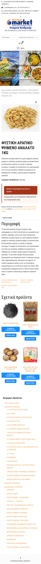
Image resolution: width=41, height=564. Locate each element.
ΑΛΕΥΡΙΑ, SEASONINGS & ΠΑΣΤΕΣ (20, 505)
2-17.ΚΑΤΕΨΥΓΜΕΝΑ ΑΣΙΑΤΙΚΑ (18, 429)
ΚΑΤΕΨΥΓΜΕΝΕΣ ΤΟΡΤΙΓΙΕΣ (17, 520)
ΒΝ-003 (34, 209)
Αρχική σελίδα (6, 90)
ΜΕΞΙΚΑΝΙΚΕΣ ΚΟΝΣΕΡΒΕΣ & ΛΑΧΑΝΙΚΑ (22, 528)
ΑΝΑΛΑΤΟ (24, 209)
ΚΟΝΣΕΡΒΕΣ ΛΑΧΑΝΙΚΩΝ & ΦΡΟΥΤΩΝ (21, 524)
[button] (36, 102)
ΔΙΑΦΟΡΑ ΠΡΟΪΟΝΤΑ (12, 483)
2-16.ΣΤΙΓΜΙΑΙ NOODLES (16, 425)
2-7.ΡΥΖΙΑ (10, 453)
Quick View (10, 335)
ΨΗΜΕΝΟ (3, 211)
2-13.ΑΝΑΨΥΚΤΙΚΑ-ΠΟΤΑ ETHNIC (19, 417)
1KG (13, 209)
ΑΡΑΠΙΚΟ (29, 209)
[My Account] (19, 43)
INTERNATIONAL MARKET (20, 561)
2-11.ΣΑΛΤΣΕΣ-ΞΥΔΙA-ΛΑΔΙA (17, 410)
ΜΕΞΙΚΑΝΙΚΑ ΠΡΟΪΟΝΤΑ (13, 487)
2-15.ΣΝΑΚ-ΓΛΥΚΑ (13, 421)
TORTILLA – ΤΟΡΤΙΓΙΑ (15, 501)
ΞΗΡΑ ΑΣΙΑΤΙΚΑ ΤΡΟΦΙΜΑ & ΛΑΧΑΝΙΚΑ (21, 472)
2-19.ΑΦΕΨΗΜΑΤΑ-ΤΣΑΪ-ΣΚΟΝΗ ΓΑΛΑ (21, 439)
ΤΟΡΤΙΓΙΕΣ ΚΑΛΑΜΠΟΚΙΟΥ (17, 543)
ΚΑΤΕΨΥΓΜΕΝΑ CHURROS (17, 513)
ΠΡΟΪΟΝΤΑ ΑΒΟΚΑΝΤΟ (15, 536)
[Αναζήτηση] (37, 37)
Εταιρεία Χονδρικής (20, 27)
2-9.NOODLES (12, 461)
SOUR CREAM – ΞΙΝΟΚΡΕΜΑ (18, 497)
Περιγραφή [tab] (7, 218)
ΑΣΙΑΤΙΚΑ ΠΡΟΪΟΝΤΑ (19, 90)
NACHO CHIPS (12, 494)
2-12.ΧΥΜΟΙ (11, 413)
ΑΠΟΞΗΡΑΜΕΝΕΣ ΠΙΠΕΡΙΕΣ (17, 509)
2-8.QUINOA (11, 457)
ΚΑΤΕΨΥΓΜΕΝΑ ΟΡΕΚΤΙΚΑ (17, 516)
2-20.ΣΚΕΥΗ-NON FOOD (16, 443)
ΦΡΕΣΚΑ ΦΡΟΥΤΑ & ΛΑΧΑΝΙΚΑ (18, 479)
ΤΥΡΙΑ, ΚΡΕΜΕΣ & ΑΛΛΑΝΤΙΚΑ (18, 547)
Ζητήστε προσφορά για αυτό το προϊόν (18, 190)
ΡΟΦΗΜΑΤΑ (11, 539)
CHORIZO (10, 490)
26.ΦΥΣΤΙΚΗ (18, 209)
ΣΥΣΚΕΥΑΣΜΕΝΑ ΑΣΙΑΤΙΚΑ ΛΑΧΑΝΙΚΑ (21, 475)
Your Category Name (11, 403)
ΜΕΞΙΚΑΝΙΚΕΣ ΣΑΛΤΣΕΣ (16, 532)
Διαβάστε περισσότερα (11, 329)
